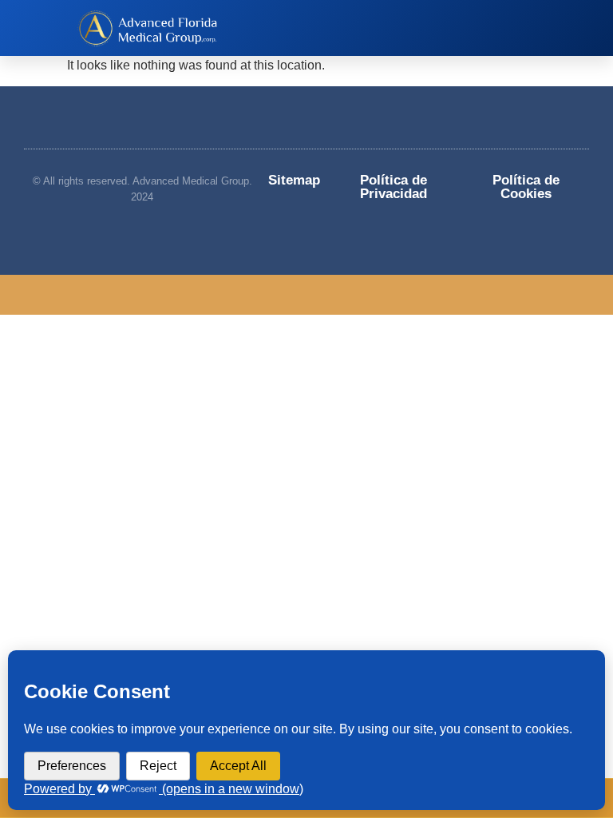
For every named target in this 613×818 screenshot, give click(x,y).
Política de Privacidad (393, 187)
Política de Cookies (526, 187)
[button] (392, 28)
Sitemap (294, 180)
